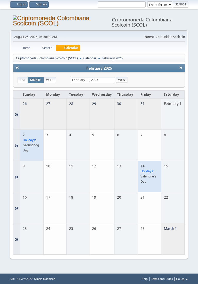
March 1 (170, 228)
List (23, 80)
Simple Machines (44, 278)
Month (36, 80)
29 (94, 103)
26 (25, 103)
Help (145, 279)
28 (71, 103)
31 (143, 103)
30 (119, 103)
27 (48, 103)
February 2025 (99, 68)
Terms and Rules (162, 279)
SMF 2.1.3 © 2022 (21, 278)
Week (50, 80)
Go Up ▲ (182, 279)
